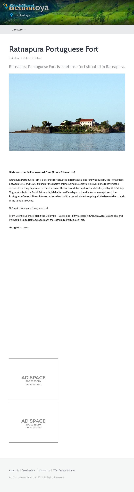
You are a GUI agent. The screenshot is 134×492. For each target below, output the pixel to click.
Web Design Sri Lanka (64, 470)
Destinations (28, 470)
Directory (17, 29)
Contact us (44, 470)
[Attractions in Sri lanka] (19, 6)
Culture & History (32, 58)
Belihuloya (22, 15)
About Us (14, 470)
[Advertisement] (68, 161)
